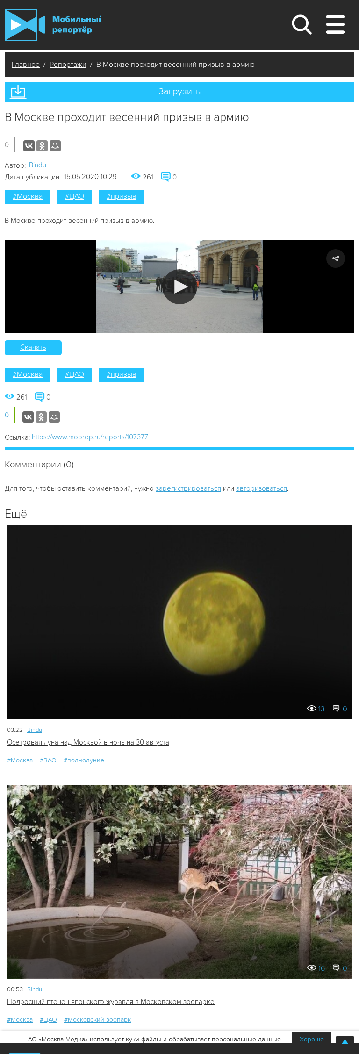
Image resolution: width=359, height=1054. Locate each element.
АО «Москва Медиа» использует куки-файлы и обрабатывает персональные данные (154, 1039)
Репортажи (68, 64)
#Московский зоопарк (97, 1020)
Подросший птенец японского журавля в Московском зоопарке (111, 1001)
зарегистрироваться (188, 488)
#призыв (121, 196)
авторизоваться (261, 488)
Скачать (33, 347)
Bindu (37, 165)
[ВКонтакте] (29, 145)
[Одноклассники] (42, 145)
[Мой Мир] (55, 145)
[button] (179, 286)
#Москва (28, 196)
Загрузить (179, 91)
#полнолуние (84, 760)
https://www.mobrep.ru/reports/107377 (90, 437)
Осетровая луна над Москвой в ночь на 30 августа (88, 742)
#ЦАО (74, 196)
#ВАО (48, 760)
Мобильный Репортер (53, 25)
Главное (26, 64)
